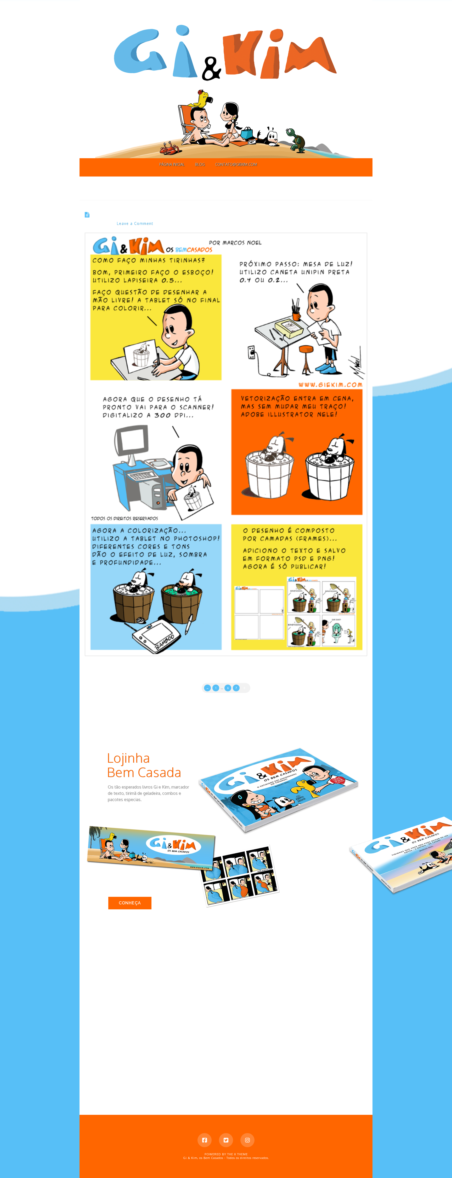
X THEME (241, 1154)
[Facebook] (204, 1140)
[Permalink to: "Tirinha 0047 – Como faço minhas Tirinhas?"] (226, 444)
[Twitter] (226, 1140)
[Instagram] (247, 1140)
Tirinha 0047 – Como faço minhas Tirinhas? (157, 215)
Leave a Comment (135, 223)
